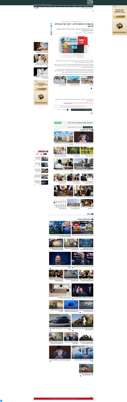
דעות (61, 6)
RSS (58, 398)
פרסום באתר (72, 398)
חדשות (91, 6)
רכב (58, 6)
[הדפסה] (51, 30)
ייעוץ (84, 8)
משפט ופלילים (74, 6)
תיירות (55, 6)
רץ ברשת (40, 6)
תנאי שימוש (62, 398)
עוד (49, 398)
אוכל (82, 8)
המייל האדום (38, 4)
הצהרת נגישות (53, 398)
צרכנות (90, 8)
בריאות (65, 6)
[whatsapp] (51, 28)
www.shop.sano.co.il (68, 103)
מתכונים (45, 6)
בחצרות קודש (86, 6)
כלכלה (87, 8)
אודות (76, 398)
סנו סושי (91, 113)
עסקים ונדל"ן (50, 6)
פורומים (36, 6)
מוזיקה (69, 6)
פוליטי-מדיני (80, 6)
